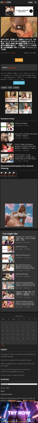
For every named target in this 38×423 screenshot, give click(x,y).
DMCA (3, 391)
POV (10, 87)
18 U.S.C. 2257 (5, 388)
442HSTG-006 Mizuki (21, 123)
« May (2, 345)
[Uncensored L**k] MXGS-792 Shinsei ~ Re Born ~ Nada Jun (26, 135)
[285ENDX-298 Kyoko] (8, 276)
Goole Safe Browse (6, 394)
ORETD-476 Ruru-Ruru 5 (23, 255)
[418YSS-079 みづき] (8, 249)
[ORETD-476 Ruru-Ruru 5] (8, 258)
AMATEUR (12, 53)
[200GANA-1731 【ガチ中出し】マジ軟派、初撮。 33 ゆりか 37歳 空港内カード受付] (8, 240)
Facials (4, 87)
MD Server (19, 60)
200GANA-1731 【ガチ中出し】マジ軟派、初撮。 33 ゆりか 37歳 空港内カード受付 (26, 238)
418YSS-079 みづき (21, 247)
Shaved (16, 87)
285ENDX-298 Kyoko (22, 274)
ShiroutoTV (12, 67)
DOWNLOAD (20, 83)
